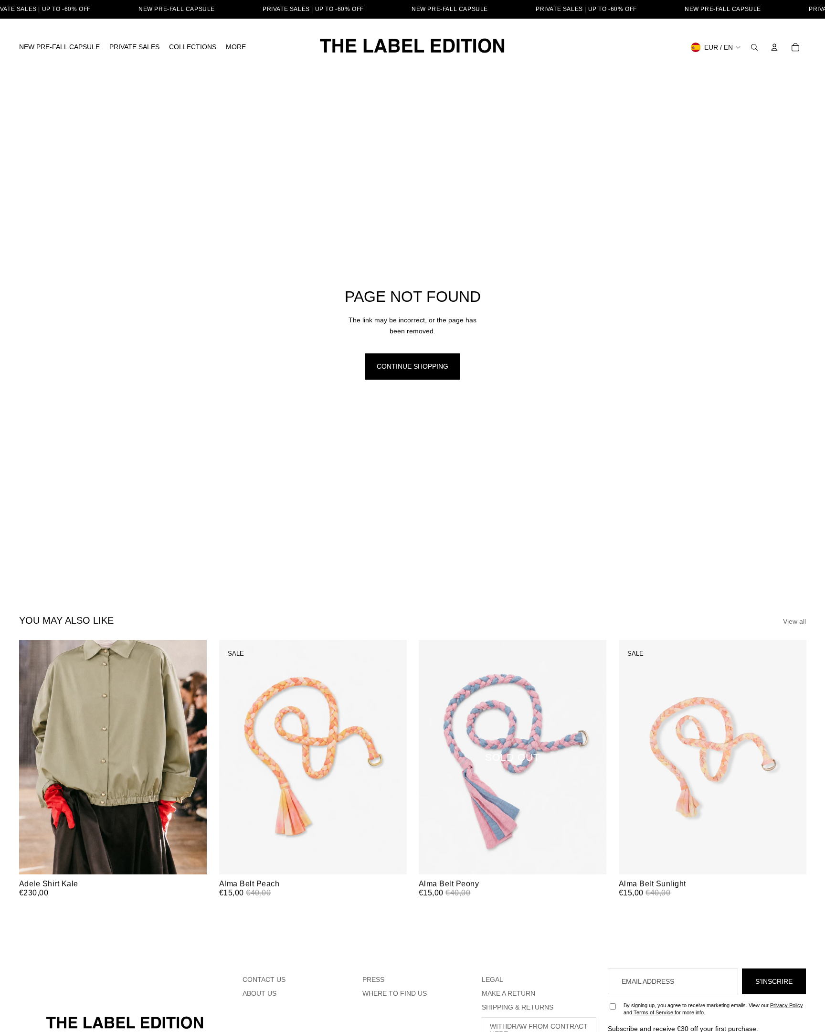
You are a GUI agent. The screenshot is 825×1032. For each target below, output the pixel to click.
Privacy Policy (786, 1005)
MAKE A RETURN (508, 993)
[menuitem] (59, 47)
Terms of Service (654, 1012)
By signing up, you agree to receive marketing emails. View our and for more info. (713, 1008)
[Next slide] (192, 757)
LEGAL (492, 979)
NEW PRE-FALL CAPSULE (176, 9)
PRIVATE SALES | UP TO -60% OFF (313, 9)
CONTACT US (264, 979)
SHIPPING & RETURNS (517, 1007)
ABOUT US (259, 993)
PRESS (373, 979)
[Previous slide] (33, 757)
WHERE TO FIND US (394, 993)
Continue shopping (412, 366)
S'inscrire (774, 981)
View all (794, 621)
